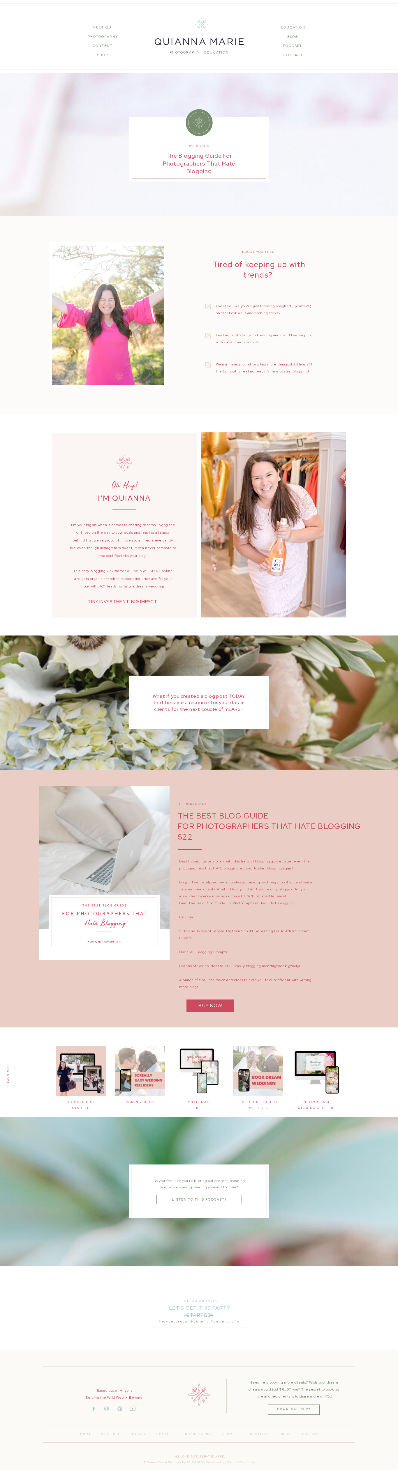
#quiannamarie (225, 1321)
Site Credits (215, 1462)
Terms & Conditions (241, 1462)
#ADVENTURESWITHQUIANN (183, 1321)
